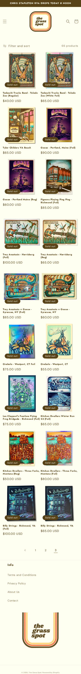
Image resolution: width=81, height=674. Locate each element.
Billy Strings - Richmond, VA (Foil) (19, 527)
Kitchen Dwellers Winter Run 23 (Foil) (57, 418)
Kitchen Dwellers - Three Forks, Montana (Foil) (59, 472)
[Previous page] (25, 550)
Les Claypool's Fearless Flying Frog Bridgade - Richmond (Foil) (21, 418)
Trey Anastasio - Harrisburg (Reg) (56, 256)
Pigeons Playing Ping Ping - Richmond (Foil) (56, 201)
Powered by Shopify (51, 673)
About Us (14, 592)
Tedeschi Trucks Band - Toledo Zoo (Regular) (20, 94)
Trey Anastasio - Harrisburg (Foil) (18, 256)
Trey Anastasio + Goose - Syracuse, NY (55, 311)
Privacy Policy (17, 583)
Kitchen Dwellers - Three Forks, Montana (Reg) (21, 472)
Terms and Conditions (22, 575)
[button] (5, 21)
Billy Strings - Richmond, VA (57, 525)
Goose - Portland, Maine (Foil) (58, 147)
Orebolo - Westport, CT (54, 364)
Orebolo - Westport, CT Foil (19, 364)
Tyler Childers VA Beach (17, 147)
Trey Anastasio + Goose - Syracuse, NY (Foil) (17, 311)
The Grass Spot (35, 673)
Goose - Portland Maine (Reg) (20, 199)
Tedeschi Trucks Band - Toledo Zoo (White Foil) (58, 94)
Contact (13, 600)
